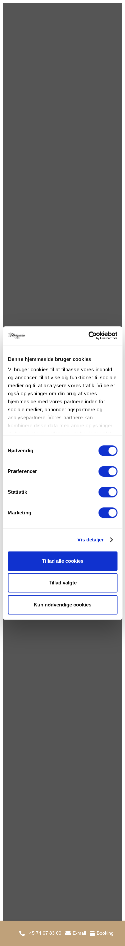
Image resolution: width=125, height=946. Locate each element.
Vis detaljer (90, 539)
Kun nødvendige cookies (62, 604)
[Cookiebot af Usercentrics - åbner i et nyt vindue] (89, 335)
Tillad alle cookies (62, 561)
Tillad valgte (63, 582)
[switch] (107, 471)
